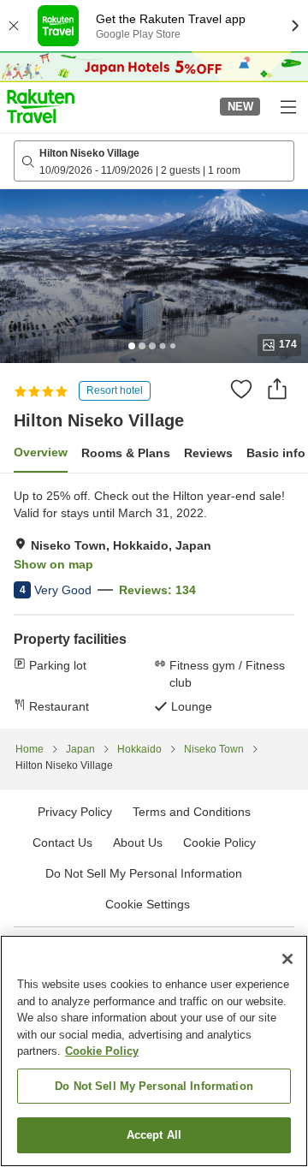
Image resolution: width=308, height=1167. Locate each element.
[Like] (241, 389)
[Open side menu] (287, 106)
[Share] (277, 389)
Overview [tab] (41, 452)
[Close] (287, 959)
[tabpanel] (154, 601)
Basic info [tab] (275, 453)
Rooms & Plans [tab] (125, 453)
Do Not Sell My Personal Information (154, 1086)
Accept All (154, 1134)
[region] (154, 1051)
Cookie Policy (102, 1051)
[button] (40, 106)
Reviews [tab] (208, 453)
